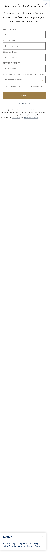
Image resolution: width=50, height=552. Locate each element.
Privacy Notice (16, 117)
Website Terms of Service (31, 117)
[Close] (46, 3)
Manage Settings (34, 546)
